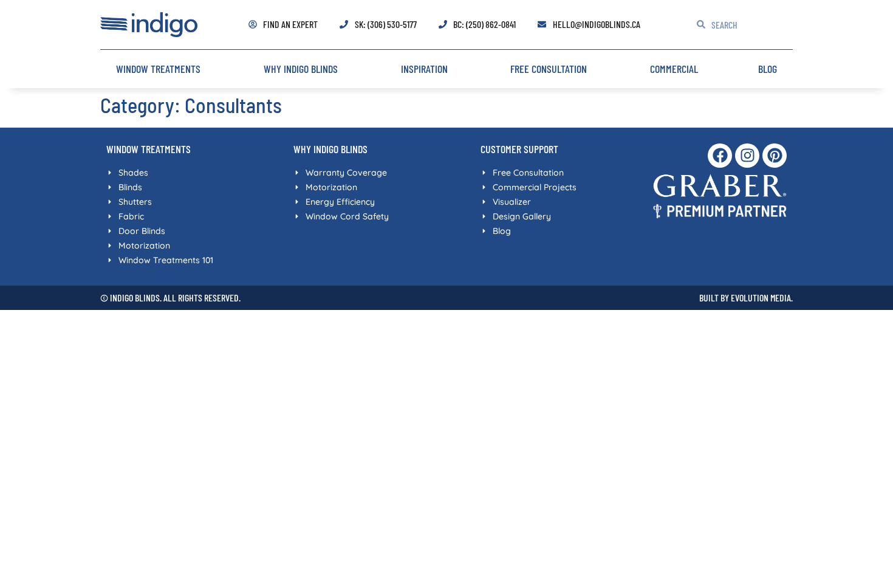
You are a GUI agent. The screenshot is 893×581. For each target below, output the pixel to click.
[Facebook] (720, 155)
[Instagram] (747, 155)
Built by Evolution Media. (746, 297)
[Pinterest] (774, 155)
